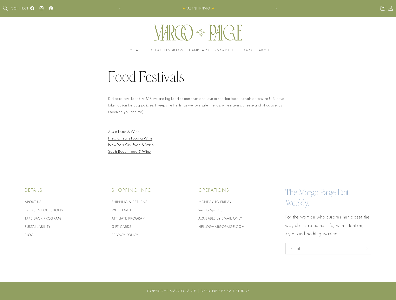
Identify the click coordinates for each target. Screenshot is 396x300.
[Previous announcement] (119, 8)
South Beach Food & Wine (129, 151)
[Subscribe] (365, 248)
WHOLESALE (122, 210)
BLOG (29, 234)
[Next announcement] (276, 8)
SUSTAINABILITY (38, 226)
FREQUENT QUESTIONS (44, 210)
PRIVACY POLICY (125, 234)
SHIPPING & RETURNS (129, 201)
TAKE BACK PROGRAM (43, 218)
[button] (5, 8)
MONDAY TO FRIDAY (215, 201)
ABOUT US (33, 201)
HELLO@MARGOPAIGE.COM (221, 226)
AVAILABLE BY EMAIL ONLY (220, 218)
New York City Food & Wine (131, 144)
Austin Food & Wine (123, 131)
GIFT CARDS (121, 226)
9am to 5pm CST (211, 210)
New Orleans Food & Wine (130, 138)
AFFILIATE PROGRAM (128, 218)
